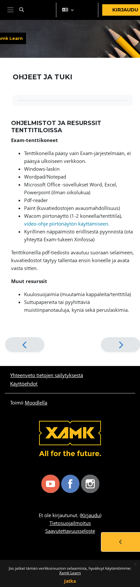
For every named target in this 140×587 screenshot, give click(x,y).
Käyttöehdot (23, 383)
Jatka (70, 581)
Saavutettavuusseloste (70, 531)
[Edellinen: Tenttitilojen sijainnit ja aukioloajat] (24, 344)
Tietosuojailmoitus (70, 523)
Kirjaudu (90, 515)
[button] (35, 10)
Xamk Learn (70, 573)
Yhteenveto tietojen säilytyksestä (46, 375)
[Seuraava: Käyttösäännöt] (120, 344)
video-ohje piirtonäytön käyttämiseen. (66, 223)
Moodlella (36, 402)
